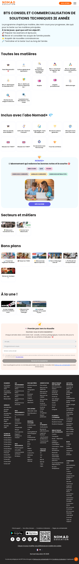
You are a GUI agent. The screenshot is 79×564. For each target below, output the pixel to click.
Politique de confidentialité (62, 365)
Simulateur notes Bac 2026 (7, 387)
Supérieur (69, 448)
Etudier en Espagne (57, 424)
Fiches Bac (7, 446)
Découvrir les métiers (43, 396)
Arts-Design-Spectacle (56, 399)
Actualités (18, 450)
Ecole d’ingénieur (43, 412)
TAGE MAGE (69, 515)
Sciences (54, 396)
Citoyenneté (18, 427)
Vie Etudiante (44, 427)
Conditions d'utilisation (43, 528)
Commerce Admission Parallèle (69, 499)
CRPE (67, 463)
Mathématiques (32, 385)
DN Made (30, 455)
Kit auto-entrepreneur (55, 467)
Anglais (29, 398)
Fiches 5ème (7, 440)
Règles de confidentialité (60, 528)
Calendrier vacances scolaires (69, 419)
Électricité (54, 452)
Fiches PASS (7, 461)
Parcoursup (43, 385)
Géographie (30, 390)
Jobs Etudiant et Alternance (44, 438)
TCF (41, 455)
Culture (68, 471)
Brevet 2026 (7, 399)
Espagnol (30, 400)
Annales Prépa (6, 420)
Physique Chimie (30, 395)
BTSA (28, 444)
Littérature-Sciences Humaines (55, 392)
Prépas (29, 448)
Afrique (17, 429)
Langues (54, 409)
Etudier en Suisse (57, 422)
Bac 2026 (6, 396)
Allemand (30, 402)
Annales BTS (7, 417)
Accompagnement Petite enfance (57, 463)
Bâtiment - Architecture (55, 449)
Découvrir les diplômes (43, 388)
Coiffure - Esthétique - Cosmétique (55, 442)
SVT (28, 392)
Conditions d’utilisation (59, 559)
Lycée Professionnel (31, 436)
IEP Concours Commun (70, 508)
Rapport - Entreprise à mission (18, 435)
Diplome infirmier (29, 460)
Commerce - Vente (57, 446)
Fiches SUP (7, 464)
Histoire (29, 387)
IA (15, 417)
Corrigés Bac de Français (70, 409)
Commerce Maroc (69, 504)
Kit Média (17, 456)
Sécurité (68, 481)
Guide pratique (68, 453)
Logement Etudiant (43, 434)
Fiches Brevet (7, 449)
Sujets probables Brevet (69, 392)
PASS (28, 457)
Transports (55, 436)
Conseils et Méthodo (69, 388)
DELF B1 (42, 459)
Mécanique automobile (55, 455)
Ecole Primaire (31, 425)
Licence (29, 450)
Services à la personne (55, 459)
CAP (28, 429)
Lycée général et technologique (32, 432)
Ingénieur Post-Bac (69, 486)
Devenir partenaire (43, 416)
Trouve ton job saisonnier (44, 442)
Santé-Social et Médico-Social (70, 477)
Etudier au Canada (57, 419)
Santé (53, 403)
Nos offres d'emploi (28, 528)
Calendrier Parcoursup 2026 (69, 414)
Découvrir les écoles (43, 400)
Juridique (69, 473)
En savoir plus (19, 357)
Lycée (68, 446)
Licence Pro (30, 453)
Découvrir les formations (43, 392)
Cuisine (54, 434)
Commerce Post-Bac (69, 494)
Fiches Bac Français (7, 451)
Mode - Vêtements (57, 438)
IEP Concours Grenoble (70, 512)
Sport (16, 425)
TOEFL (41, 466)
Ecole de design (42, 408)
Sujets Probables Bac (70, 397)
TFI (41, 453)
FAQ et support (19, 448)
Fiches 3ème (7, 444)
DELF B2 (42, 462)
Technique (69, 484)
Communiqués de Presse (19, 453)
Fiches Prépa (7, 457)
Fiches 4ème (7, 442)
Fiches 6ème (7, 437)
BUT (28, 446)
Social (54, 405)
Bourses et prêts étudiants (44, 430)
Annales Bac (7, 407)
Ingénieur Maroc (69, 490)
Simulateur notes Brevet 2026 (7, 392)
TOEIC (41, 464)
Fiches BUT (7, 459)
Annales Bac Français (7, 414)
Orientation (18, 423)
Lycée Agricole (31, 439)
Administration (70, 465)
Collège (29, 427)
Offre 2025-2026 (32, 411)
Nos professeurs (19, 415)
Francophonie (19, 432)
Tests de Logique (68, 520)
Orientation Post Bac (69, 424)
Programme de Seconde (19, 403)
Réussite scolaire (17, 420)
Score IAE (69, 517)
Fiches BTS (7, 455)
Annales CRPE (6, 426)
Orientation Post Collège (70, 428)
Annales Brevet (6, 410)
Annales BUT (7, 423)
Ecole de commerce (43, 404)
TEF (41, 457)
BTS (28, 442)
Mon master (69, 431)
